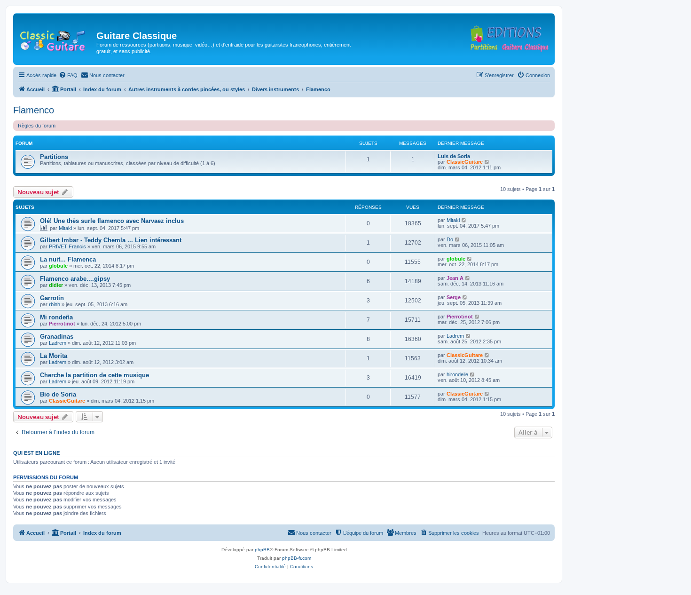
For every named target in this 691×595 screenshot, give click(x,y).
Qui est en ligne (36, 453)
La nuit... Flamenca (68, 259)
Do (450, 239)
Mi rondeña (56, 317)
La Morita (53, 355)
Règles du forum (36, 125)
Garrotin (52, 297)
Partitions (54, 156)
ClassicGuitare (465, 162)
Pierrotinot (62, 323)
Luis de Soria (454, 156)
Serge (454, 297)
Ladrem (57, 343)
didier (56, 285)
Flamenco (33, 110)
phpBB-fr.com (296, 558)
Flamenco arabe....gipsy (75, 278)
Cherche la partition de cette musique (94, 375)
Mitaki (65, 228)
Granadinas (56, 336)
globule (58, 266)
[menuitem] (68, 75)
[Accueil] (56, 39)
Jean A (455, 278)
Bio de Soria (58, 394)
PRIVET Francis (67, 246)
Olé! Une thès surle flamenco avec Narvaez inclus (112, 220)
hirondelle (457, 374)
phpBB (262, 549)
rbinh (54, 304)
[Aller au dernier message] (464, 220)
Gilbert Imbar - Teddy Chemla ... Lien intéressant (110, 240)
